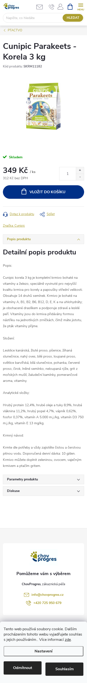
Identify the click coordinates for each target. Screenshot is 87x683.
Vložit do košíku (47, 192)
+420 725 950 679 (47, 603)
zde (68, 639)
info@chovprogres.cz (47, 594)
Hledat (73, 18)
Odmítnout (22, 667)
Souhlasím (64, 669)
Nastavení (43, 651)
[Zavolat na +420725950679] (52, 7)
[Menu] (80, 6)
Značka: (14, 226)
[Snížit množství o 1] (80, 177)
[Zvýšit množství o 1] (80, 170)
